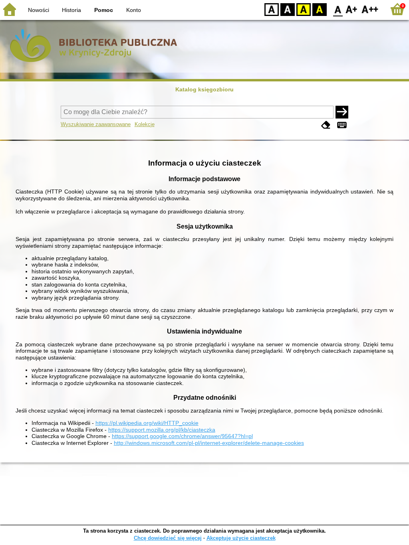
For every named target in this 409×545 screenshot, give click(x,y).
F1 (351, 9)
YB (303, 9)
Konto (133, 10)
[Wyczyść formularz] (326, 125)
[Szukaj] (342, 112)
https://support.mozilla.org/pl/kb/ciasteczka (161, 430)
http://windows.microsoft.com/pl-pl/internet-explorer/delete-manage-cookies (209, 443)
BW (287, 9)
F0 (338, 9)
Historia (71, 10)
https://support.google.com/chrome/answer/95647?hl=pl (182, 436)
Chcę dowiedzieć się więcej (168, 538)
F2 (370, 9)
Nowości (38, 10)
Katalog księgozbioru (204, 89)
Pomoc (103, 10)
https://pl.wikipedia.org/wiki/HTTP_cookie (147, 423)
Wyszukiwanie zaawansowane (96, 124)
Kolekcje (145, 124)
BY (319, 9)
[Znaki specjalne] (342, 125)
